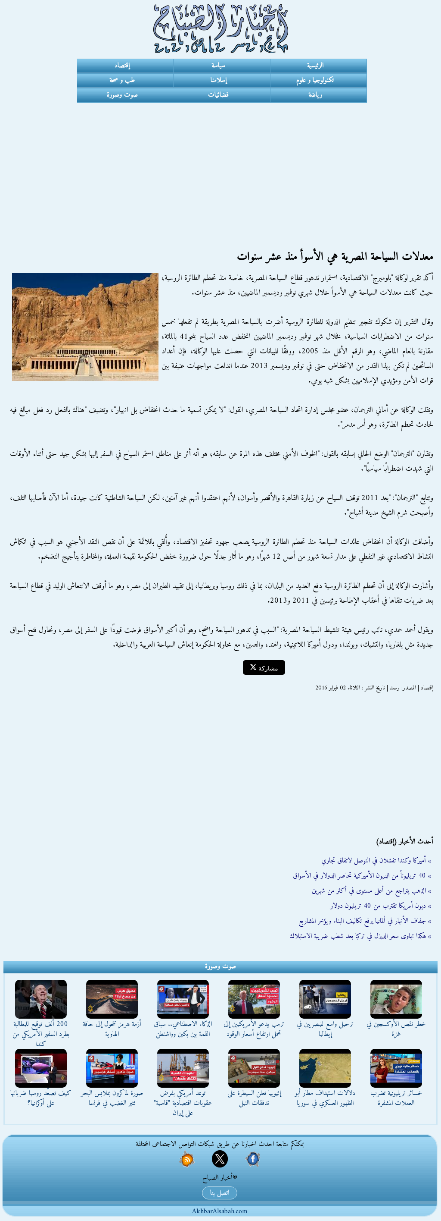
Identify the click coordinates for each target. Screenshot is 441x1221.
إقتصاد (122, 66)
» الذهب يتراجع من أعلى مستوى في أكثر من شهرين (371, 891)
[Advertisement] (220, 167)
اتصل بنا (219, 1193)
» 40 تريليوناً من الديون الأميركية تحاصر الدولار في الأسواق (362, 876)
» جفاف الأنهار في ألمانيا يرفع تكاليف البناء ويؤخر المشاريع (364, 921)
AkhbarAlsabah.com (219, 1211)
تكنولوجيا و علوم (315, 80)
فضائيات (218, 95)
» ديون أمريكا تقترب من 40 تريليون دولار (380, 906)
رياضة (315, 95)
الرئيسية (315, 66)
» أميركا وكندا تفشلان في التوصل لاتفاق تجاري (376, 861)
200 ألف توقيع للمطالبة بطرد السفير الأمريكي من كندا (40, 1034)
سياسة (218, 66)
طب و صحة (122, 80)
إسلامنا (219, 80)
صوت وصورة (122, 95)
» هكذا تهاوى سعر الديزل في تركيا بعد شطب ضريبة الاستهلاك (360, 936)
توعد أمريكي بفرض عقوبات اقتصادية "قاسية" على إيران (183, 1103)
